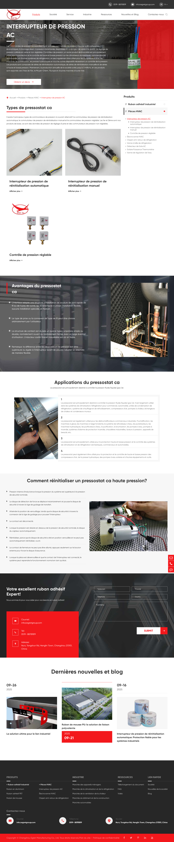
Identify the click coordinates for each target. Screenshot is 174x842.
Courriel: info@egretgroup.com (31, 621)
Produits (36, 14)
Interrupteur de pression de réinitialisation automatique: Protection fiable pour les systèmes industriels (140, 737)
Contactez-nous (156, 14)
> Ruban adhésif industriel (18, 784)
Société (53, 14)
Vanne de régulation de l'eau (139, 153)
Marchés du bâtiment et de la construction (90, 798)
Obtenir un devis (24, 82)
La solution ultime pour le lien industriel (28, 733)
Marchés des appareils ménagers (86, 784)
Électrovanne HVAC (135, 137)
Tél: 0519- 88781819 (28, 632)
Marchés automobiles (81, 802)
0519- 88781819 (117, 4)
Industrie (87, 14)
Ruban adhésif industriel (142, 104)
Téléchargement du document (131, 784)
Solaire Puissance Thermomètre (140, 149)
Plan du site (85, 838)
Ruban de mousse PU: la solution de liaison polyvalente (85, 726)
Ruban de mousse (14, 798)
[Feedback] (171, 569)
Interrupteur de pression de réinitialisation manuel (87, 183)
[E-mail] (171, 558)
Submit (154, 630)
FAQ (119, 789)
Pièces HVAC (33, 98)
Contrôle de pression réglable (30, 255)
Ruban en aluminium (15, 789)
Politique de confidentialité (106, 838)
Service (70, 14)
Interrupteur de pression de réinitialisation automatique (29, 183)
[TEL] (171, 564)
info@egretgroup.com (143, 4)
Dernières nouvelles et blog (87, 671)
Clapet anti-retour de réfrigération (142, 140)
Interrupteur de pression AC (53, 98)
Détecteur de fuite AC (136, 146)
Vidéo (120, 793)
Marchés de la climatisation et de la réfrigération (93, 789)
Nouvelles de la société (157, 789)
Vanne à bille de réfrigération (139, 143)
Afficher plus (16, 191)
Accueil (13, 98)
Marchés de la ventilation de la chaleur (89, 793)
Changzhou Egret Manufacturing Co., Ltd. (39, 838)
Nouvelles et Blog (129, 14)
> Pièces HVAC (45, 784)
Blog (150, 793)
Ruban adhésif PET (14, 793)
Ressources (106, 14)
